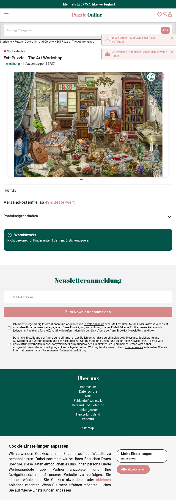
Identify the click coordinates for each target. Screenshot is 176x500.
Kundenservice (134, 347)
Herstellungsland (88, 414)
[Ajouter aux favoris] (161, 77)
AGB (88, 396)
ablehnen (103, 480)
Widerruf (88, 419)
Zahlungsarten (88, 410)
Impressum (88, 387)
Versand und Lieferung (88, 405)
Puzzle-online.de (94, 324)
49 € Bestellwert (60, 202)
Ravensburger (13, 63)
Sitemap (88, 428)
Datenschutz (88, 391)
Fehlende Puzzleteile (88, 400)
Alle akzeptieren (133, 469)
